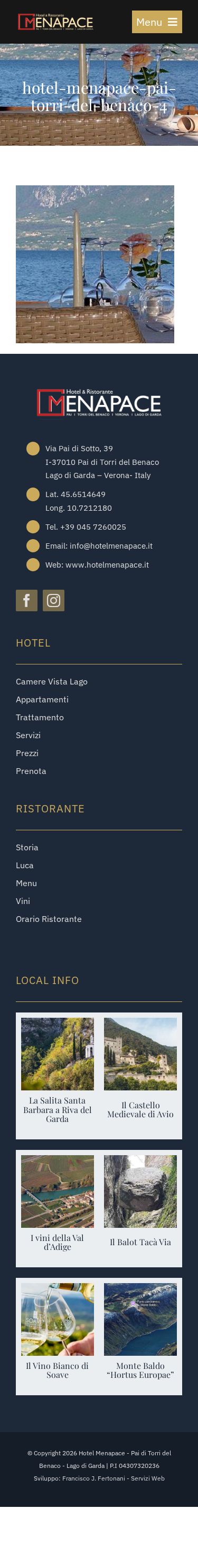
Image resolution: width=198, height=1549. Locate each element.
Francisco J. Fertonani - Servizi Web (113, 1478)
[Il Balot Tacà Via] (140, 1163)
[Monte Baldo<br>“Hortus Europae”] (140, 1291)
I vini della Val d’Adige (57, 1242)
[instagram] (53, 600)
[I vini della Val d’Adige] (57, 1163)
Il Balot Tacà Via (140, 1241)
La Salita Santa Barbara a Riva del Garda (57, 1110)
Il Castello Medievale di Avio (140, 1109)
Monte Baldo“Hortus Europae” (140, 1370)
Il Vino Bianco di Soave (57, 1370)
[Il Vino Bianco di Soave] (57, 1291)
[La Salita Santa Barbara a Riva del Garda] (57, 1025)
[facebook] (26, 600)
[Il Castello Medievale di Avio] (140, 1025)
